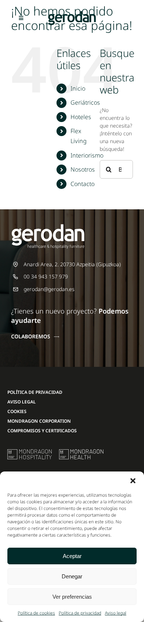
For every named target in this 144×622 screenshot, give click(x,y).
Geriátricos (85, 102)
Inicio (78, 88)
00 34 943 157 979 (46, 276)
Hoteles (81, 117)
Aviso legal (115, 613)
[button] (133, 480)
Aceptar (72, 556)
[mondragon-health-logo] (81, 451)
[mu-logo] (29, 451)
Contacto (83, 184)
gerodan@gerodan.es (49, 289)
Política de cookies (36, 613)
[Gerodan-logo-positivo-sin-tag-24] (72, 13)
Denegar (72, 576)
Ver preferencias (72, 597)
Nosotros (83, 169)
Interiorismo (87, 155)
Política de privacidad (80, 613)
